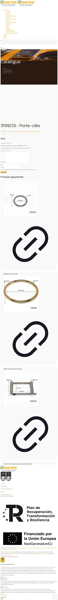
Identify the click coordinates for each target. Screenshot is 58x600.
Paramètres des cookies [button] (6, 555)
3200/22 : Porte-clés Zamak (10, 274)
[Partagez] (3, 597)
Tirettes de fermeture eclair (12, 33)
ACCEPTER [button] (14, 553)
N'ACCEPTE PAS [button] (44, 553)
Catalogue (5, 9)
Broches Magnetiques (11, 16)
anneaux (12, 131)
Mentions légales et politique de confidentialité (27, 548)
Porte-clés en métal (7, 71)
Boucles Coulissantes (11, 22)
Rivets (7, 27)
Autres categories (10, 30)
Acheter (5, 36)
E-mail (2, 167)
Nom (2, 164)
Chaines (8, 17)
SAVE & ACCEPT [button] (4, 595)
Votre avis (3, 162)
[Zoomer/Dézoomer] (1, 597)
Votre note (3, 150)
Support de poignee (10, 31)
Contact (5, 37)
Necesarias (4, 578)
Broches (8, 14)
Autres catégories (7, 69)
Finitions (5, 34)
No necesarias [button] (4, 586)
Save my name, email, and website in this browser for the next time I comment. (19, 169)
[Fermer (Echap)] (5, 597)
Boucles (8, 20)
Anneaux (8, 11)
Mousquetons (9, 23)
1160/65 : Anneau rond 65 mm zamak (12, 369)
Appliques (8, 12)
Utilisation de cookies (43, 548)
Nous (15, 549)
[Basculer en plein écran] (2, 597)
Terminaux (8, 28)
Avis (4, 133)
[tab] (30, 134)
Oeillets (8, 25)
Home (4, 68)
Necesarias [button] (3, 576)
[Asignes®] (25, 5)
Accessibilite (11, 549)
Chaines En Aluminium (11, 19)
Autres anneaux (17, 131)
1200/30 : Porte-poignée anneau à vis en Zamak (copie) (17, 464)
